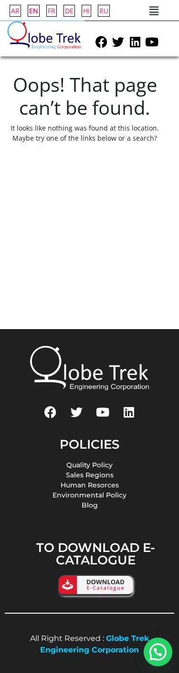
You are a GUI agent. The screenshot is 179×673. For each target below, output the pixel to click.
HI (86, 10)
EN (33, 10)
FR (51, 10)
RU (103, 10)
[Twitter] (118, 42)
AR (15, 10)
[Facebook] (102, 42)
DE (69, 10)
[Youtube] (152, 42)
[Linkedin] (135, 42)
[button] (154, 10)
